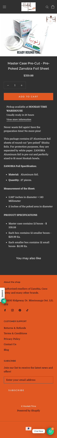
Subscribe (16, 390)
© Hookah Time (28, 406)
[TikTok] (27, 310)
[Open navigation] (4, 7)
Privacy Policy (12, 339)
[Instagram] (12, 310)
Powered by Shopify (28, 410)
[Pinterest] (20, 310)
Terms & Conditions (15, 333)
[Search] (47, 7)
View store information (18, 119)
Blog (6, 349)
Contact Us (10, 344)
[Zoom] (50, 21)
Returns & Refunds (15, 328)
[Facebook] (5, 310)
